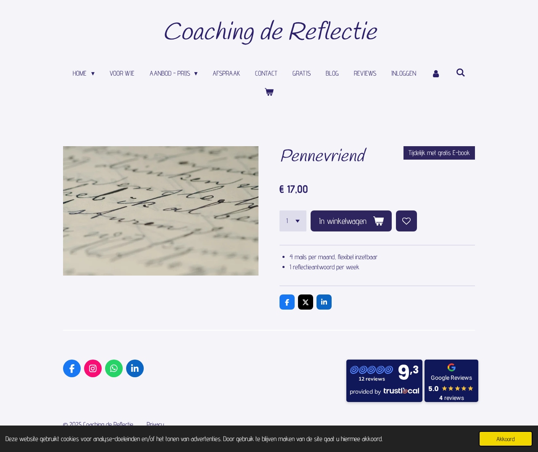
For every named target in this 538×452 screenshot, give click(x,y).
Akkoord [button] (505, 438)
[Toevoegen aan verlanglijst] (406, 220)
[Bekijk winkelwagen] (269, 92)
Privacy (155, 424)
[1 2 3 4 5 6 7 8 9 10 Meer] (293, 220)
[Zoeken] (460, 72)
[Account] (436, 73)
